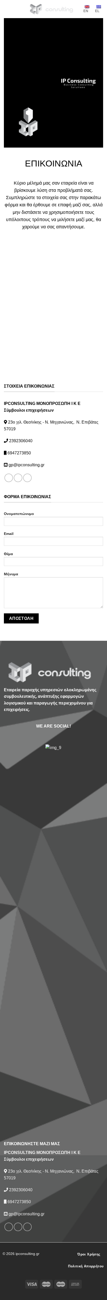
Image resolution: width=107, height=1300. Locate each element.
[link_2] (14, 9)
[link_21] (53, 938)
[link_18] (8, 478)
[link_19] (18, 478)
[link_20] (27, 478)
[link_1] (53, 9)
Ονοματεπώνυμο (19, 514)
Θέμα (8, 554)
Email (9, 534)
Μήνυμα (11, 574)
